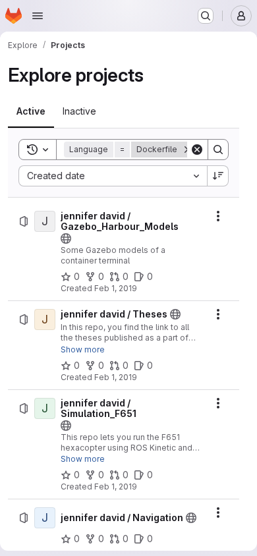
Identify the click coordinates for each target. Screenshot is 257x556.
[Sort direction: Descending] (218, 175)
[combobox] (112, 175)
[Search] (218, 149)
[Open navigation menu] (37, 15)
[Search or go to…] (206, 16)
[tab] (31, 111)
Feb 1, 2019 (115, 288)
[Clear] (197, 149)
